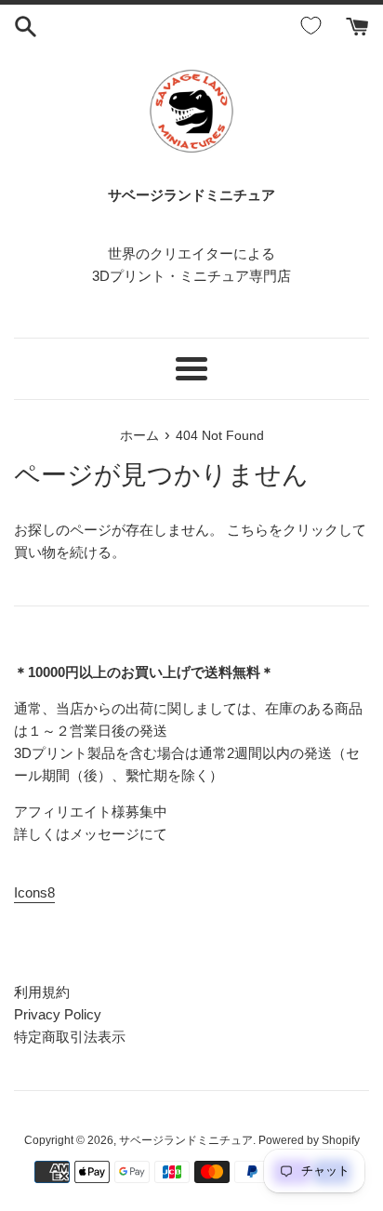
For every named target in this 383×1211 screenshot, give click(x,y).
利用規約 (42, 992)
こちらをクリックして (296, 530)
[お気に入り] (314, 26)
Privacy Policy (57, 1014)
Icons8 (34, 892)
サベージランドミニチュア (186, 1140)
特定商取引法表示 (69, 1037)
